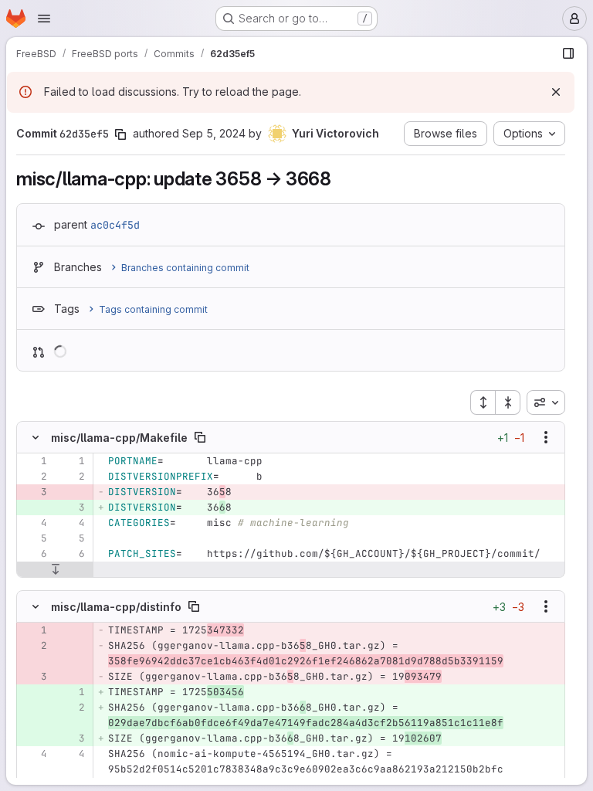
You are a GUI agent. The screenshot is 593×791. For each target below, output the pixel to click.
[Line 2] (34, 476)
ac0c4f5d (115, 225)
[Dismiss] (556, 92)
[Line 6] (34, 554)
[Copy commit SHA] (120, 134)
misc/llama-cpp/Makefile (119, 437)
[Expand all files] (482, 402)
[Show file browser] (568, 53)
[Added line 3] (72, 507)
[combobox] (546, 402)
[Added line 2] (72, 707)
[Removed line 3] (34, 492)
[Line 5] (34, 538)
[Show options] (546, 437)
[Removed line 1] (34, 630)
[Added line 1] (72, 692)
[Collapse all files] (508, 402)
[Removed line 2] (34, 646)
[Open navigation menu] (44, 18)
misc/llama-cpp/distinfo (116, 606)
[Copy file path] (200, 437)
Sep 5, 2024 (214, 133)
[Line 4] (34, 523)
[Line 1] (34, 461)
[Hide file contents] (35, 437)
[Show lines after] (55, 569)
